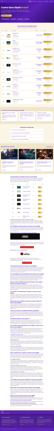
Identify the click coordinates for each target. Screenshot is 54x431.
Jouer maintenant (48, 34)
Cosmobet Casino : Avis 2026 (18, 99)
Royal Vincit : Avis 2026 (17, 63)
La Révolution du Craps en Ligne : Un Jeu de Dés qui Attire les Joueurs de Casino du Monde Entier (26, 162)
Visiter (40, 187)
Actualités (50, 1)
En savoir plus (22, 424)
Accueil (30, 1)
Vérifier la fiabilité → (40, 118)
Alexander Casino (16, 48)
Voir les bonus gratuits (6, 15)
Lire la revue (48, 43)
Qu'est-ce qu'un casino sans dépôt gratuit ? (27, 129)
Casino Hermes (15, 55)
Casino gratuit (35, 1)
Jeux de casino (46, 1)
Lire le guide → (4, 119)
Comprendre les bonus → (23, 118)
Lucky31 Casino (15, 33)
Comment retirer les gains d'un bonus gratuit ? (27, 136)
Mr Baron (14, 40)
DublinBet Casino (16, 70)
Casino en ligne (40, 1)
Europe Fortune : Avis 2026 (17, 77)
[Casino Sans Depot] (2, 1)
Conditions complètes (40, 424)
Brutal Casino (15, 91)
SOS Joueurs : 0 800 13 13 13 (6, 424)
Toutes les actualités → (49, 146)
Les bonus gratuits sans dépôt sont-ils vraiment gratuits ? (27, 132)
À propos (2, 410)
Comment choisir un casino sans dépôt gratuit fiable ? (27, 139)
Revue (42, 187)
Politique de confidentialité (5, 413)
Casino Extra (15, 84)
